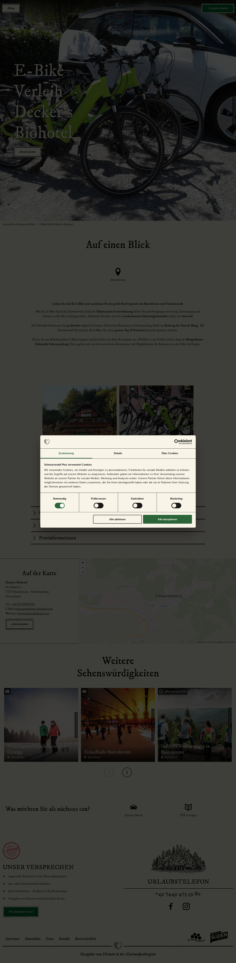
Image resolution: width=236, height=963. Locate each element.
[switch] (98, 505)
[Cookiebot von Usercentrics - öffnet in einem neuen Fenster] (177, 441)
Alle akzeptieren (167, 519)
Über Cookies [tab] (170, 453)
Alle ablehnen (117, 519)
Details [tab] (118, 453)
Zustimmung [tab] (66, 453)
